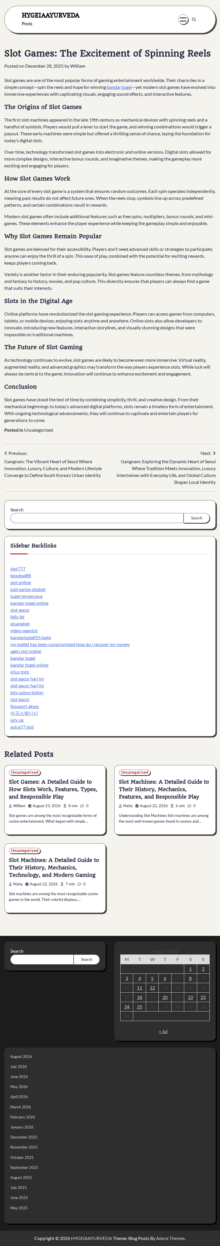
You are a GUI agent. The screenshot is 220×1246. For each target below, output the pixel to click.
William (77, 66)
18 (139, 997)
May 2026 (19, 1086)
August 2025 (21, 1177)
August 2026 (21, 1056)
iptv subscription (27, 692)
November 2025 (24, 1147)
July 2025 (18, 1187)
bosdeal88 (20, 575)
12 (152, 987)
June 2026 (19, 1076)
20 (165, 997)
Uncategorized (38, 430)
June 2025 (19, 1197)
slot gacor (20, 610)
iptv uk (17, 720)
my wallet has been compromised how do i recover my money (70, 644)
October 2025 (22, 1157)
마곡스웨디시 (24, 713)
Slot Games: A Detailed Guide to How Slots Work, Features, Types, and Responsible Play (53, 789)
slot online (20, 582)
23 (203, 997)
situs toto (19, 671)
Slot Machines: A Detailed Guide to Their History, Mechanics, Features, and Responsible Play (164, 789)
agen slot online (25, 651)
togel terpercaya (26, 596)
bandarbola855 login (30, 637)
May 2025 (19, 1208)
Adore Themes (170, 1238)
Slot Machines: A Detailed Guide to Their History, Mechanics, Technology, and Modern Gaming (54, 867)
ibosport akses (24, 706)
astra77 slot (22, 726)
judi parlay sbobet (28, 589)
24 (126, 1006)
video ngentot (24, 630)
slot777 (17, 568)
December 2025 (24, 1137)
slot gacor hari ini (27, 678)
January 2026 (22, 1127)
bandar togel (119, 87)
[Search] (194, 19)
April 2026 (19, 1096)
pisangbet (20, 623)
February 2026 (22, 1117)
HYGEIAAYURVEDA (50, 15)
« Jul (163, 1031)
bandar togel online (29, 603)
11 (139, 987)
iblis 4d (17, 616)
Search (16, 509)
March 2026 (20, 1107)
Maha (128, 806)
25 (139, 1006)
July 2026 (18, 1066)
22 (190, 997)
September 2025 (24, 1167)
